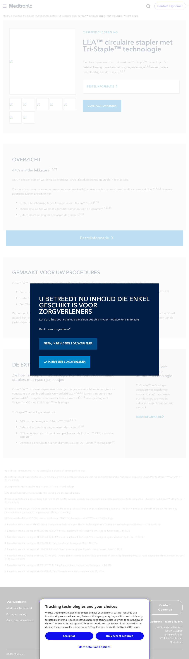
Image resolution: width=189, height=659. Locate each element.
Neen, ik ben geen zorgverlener (68, 343)
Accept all (69, 636)
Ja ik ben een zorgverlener (64, 361)
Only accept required (119, 636)
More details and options (95, 647)
